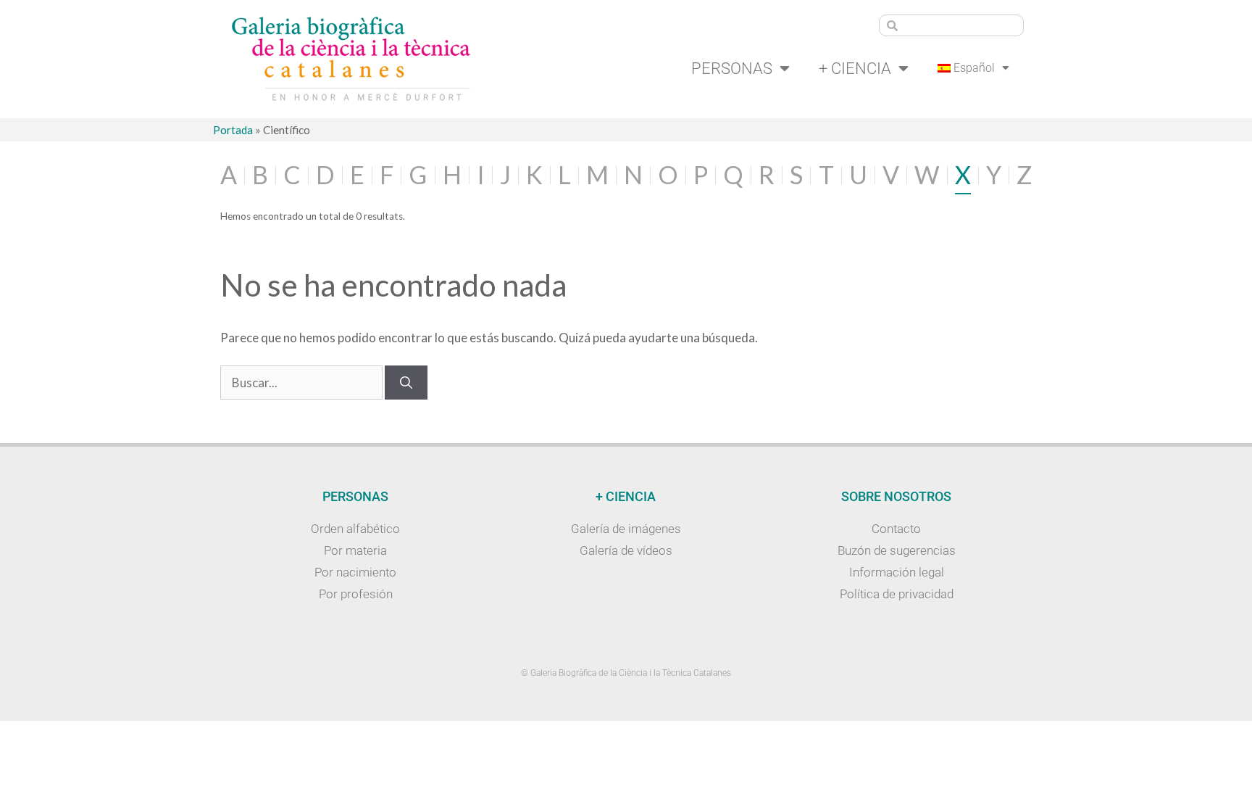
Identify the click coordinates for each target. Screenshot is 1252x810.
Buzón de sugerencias (897, 550)
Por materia (355, 550)
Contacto (896, 528)
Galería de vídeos (626, 550)
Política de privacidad (896, 594)
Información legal (896, 572)
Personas (731, 68)
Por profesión (356, 594)
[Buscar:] (302, 382)
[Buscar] (406, 382)
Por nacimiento (355, 572)
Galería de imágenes (626, 528)
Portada (233, 129)
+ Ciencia (855, 68)
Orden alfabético (355, 528)
